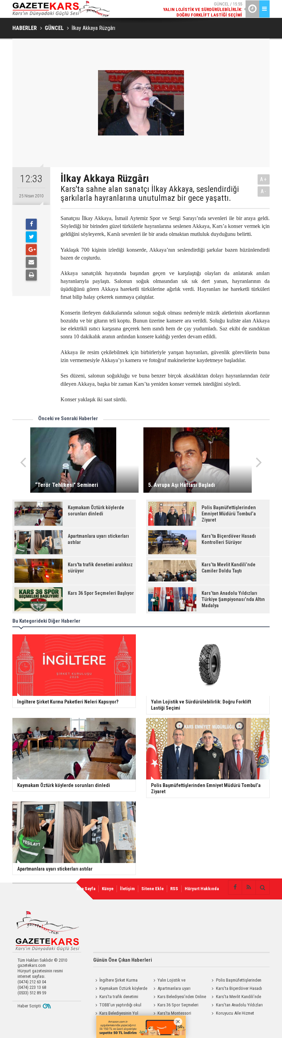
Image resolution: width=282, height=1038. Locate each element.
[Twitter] (31, 236)
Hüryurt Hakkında (202, 888)
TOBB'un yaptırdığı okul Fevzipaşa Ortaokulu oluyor (117, 1005)
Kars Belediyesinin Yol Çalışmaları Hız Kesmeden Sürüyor (116, 1013)
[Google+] (31, 249)
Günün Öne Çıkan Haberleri (122, 960)
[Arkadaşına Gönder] (31, 262)
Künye (107, 888)
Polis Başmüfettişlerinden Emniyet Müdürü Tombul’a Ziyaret (235, 980)
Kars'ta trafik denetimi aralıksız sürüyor (115, 997)
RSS (174, 888)
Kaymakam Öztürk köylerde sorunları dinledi (120, 989)
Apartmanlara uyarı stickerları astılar (171, 989)
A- (264, 191)
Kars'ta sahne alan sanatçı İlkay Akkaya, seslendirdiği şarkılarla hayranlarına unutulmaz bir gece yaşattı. (150, 194)
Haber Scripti (29, 1005)
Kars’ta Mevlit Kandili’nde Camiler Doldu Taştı (235, 997)
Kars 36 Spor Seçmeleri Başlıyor (174, 1005)
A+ (263, 179)
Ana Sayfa (85, 888)
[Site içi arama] (262, 887)
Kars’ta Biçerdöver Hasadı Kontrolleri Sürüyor (236, 989)
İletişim (127, 888)
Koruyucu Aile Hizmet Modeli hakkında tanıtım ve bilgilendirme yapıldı (233, 1013)
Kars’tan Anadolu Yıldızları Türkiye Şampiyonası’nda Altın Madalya (236, 1005)
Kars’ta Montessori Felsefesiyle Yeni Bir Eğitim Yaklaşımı (174, 1013)
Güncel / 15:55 (202, 9)
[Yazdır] (31, 275)
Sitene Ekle (152, 888)
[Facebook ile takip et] (235, 887)
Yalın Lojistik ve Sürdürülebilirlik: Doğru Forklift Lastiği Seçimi (179, 980)
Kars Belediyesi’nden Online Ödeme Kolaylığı (178, 997)
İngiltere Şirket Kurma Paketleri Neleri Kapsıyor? (116, 980)
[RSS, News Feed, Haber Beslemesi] (249, 887)
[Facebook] (31, 224)
